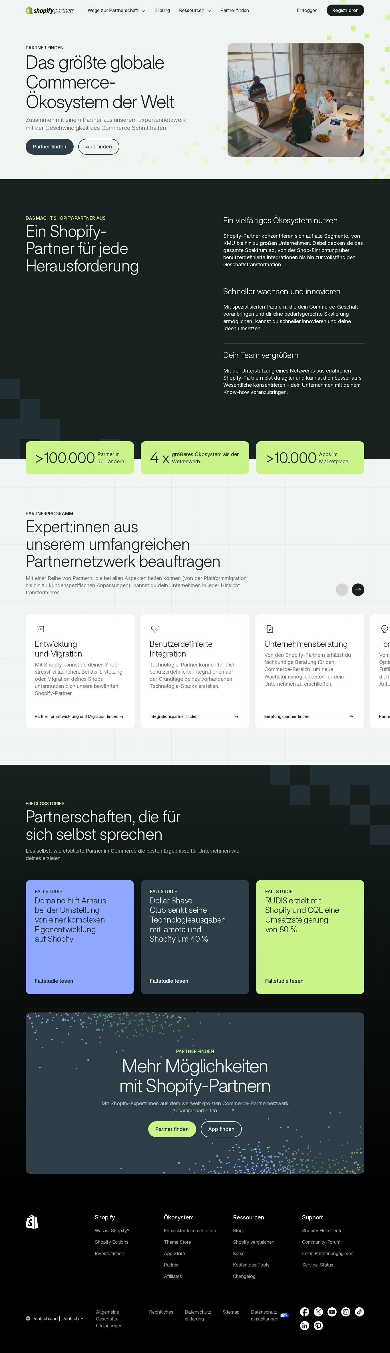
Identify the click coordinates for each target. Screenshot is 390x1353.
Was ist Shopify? (112, 1230)
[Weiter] (358, 589)
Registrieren (345, 10)
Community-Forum (321, 1242)
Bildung (162, 10)
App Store (174, 1253)
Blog (238, 1230)
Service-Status (317, 1265)
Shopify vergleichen (253, 1242)
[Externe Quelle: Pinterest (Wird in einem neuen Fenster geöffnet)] (318, 1325)
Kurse (239, 1253)
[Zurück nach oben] (32, 1222)
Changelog (244, 1276)
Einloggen (307, 10)
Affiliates (173, 1276)
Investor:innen (109, 1253)
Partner (171, 1265)
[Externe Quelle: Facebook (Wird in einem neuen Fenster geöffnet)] (304, 1311)
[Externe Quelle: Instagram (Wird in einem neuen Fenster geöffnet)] (345, 1311)
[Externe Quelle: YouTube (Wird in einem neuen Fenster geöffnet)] (332, 1311)
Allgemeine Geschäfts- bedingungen (109, 1318)
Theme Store (177, 1242)
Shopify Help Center (323, 1230)
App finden (99, 147)
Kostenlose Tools (251, 1265)
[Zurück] (342, 589)
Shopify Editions (111, 1242)
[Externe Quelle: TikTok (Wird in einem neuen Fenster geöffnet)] (359, 1311)
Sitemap (231, 1312)
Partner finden (234, 10)
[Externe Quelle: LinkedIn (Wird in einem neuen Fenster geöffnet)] (304, 1325)
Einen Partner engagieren (327, 1253)
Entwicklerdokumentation (190, 1230)
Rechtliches (161, 1312)
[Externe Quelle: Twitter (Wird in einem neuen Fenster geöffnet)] (318, 1311)
